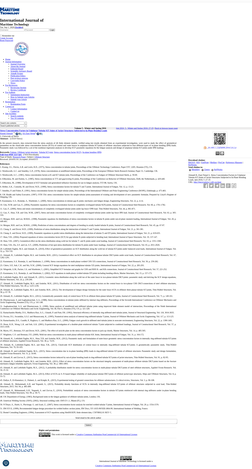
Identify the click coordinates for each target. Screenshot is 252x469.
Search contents (16, 116)
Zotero (207, 169)
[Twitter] (211, 185)
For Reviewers (11, 85)
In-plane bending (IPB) (92, 152)
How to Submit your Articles (22, 97)
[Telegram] (217, 185)
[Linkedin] (222, 185)
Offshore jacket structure (27, 152)
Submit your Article (18, 99)
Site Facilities (10, 113)
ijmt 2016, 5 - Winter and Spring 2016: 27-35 (134, 128)
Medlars (213, 162)
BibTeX (191, 162)
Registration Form (17, 104)
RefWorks (192, 165)
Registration (10, 102)
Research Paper (19, 157)
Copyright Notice (17, 80)
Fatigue (13, 152)
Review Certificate (18, 90)
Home (7, 59)
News (12, 83)
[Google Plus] (228, 185)
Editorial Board (16, 69)
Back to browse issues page (166, 128)
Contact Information (18, 109)
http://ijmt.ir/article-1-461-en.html (207, 182)
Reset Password (6, 40)
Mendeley (196, 169)
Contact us (9, 106)
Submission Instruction (19, 95)
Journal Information (13, 62)
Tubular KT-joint (46, 152)
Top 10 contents (17, 118)
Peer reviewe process (19, 78)
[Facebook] (205, 185)
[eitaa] (234, 185)
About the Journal (17, 66)
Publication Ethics (17, 76)
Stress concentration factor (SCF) (67, 152)
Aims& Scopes (16, 73)
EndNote (205, 162)
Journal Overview (17, 64)
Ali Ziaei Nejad (28, 133)
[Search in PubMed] (20, 134)
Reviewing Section (18, 88)
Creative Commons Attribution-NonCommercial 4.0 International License (106, 434)
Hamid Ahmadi (6, 133)
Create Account (6, 38)
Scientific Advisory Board (21, 71)
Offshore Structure (42, 157)
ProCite (221, 162)
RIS (198, 162)
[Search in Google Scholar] (17, 134)
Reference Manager (234, 162)
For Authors (10, 92)
